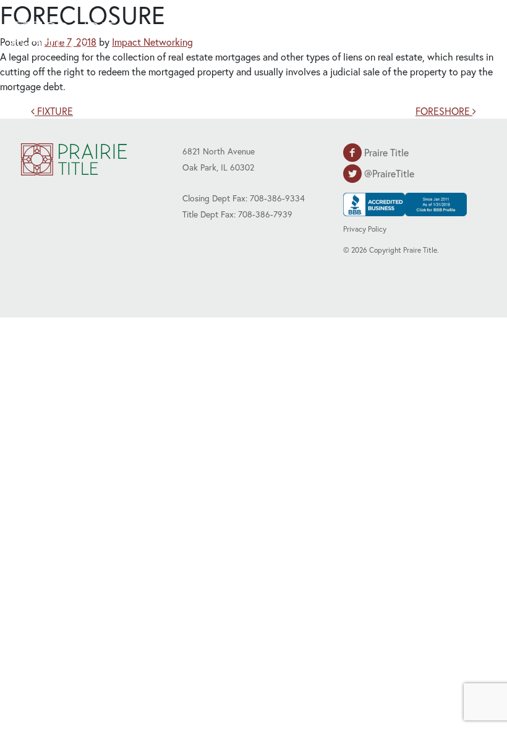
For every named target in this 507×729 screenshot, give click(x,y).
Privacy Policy (364, 229)
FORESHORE (443, 110)
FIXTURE (54, 110)
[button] (467, 35)
